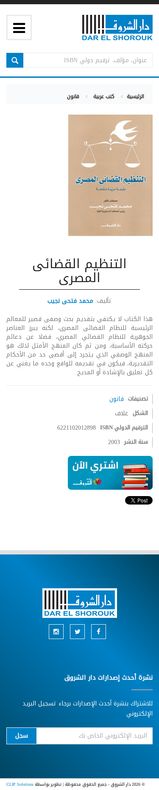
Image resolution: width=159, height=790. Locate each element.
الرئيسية (135, 96)
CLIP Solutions (19, 784)
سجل (21, 735)
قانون (73, 96)
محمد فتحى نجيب (70, 301)
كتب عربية (103, 96)
